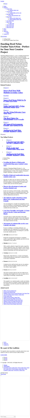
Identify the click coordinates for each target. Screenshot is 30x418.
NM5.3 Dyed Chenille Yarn (9, 290)
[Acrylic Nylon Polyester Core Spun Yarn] (6, 110)
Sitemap (5, 365)
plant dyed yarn (10, 27)
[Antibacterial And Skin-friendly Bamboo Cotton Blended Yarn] (6, 128)
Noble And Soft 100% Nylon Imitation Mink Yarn (13, 106)
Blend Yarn (9, 16)
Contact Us (6, 34)
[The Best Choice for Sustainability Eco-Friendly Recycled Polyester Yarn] (6, 116)
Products (5, 7)
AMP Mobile (6, 366)
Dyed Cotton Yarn (7, 296)
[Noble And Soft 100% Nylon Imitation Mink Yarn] (6, 104)
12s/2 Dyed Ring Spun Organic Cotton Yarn (13, 294)
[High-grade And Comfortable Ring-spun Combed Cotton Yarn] (8, 146)
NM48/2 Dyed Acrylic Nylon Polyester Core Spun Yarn (16, 293)
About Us (5, 31)
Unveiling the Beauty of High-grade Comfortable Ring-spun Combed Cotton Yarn (15, 163)
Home (4, 6)
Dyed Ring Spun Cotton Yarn (10, 367)
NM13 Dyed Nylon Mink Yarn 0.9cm (12, 298)
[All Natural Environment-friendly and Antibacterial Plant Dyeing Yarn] (6, 122)
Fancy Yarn (9, 22)
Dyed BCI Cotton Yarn (19, 370)
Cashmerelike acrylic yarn (15, 12)
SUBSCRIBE (4, 355)
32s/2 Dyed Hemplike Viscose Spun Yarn (13, 300)
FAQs (4, 30)
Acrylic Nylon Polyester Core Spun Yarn (14, 112)
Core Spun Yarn (10, 20)
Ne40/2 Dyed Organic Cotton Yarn (11, 297)
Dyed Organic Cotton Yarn (18, 369)
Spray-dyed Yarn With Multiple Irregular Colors (13, 91)
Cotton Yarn (9, 8)
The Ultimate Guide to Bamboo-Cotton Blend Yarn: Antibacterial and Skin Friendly (15, 199)
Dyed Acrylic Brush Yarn (9, 292)
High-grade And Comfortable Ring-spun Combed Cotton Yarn (15, 149)
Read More (6, 95)
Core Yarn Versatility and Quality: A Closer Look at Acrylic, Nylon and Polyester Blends (16, 212)
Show (7, 32)
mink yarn (11, 23)
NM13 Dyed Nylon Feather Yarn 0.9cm (12, 304)
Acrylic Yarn (9, 11)
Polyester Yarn (9, 14)
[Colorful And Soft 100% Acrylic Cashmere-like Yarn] (8, 140)
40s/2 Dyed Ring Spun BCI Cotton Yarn (12, 302)
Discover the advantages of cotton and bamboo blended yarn (14, 187)
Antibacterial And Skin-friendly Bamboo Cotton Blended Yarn (12, 131)
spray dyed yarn (10, 26)
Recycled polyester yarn (14, 15)
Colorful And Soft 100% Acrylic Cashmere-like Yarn (15, 143)
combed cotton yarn (13, 10)
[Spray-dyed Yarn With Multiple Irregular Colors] (6, 87)
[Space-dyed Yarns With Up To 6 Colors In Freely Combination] (6, 98)
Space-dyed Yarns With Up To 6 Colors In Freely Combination (14, 101)
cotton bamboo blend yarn (15, 19)
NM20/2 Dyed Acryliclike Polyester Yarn (12, 301)
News (4, 28)
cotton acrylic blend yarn (15, 18)
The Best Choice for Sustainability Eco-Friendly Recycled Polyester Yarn (13, 119)
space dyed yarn (10, 24)
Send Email (3, 374)
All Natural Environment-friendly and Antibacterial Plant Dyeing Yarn (13, 125)
